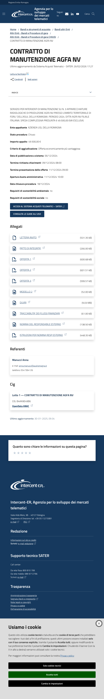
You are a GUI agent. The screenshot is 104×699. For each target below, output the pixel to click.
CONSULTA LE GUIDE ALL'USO (27, 214)
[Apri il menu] (3, 13)
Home (13, 29)
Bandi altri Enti (62, 29)
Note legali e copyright (21, 602)
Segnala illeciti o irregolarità (23, 598)
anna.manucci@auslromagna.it (33, 365)
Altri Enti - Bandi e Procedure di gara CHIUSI (33, 37)
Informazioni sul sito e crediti (23, 540)
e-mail (13, 521)
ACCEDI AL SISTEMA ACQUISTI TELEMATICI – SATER (37, 206)
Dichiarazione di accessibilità (23, 609)
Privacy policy (67, 656)
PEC (25, 521)
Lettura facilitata (18, 74)
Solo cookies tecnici (52, 665)
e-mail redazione (25, 543)
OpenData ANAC (20, 406)
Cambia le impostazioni (52, 683)
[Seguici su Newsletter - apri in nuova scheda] (65, 13)
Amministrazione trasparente (24, 595)
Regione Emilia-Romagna (18, 2)
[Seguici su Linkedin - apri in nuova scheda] (71, 13)
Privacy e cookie (18, 605)
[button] (93, 13)
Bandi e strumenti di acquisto (35, 29)
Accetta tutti (52, 674)
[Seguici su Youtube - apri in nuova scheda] (76, 13)
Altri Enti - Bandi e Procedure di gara (29, 33)
